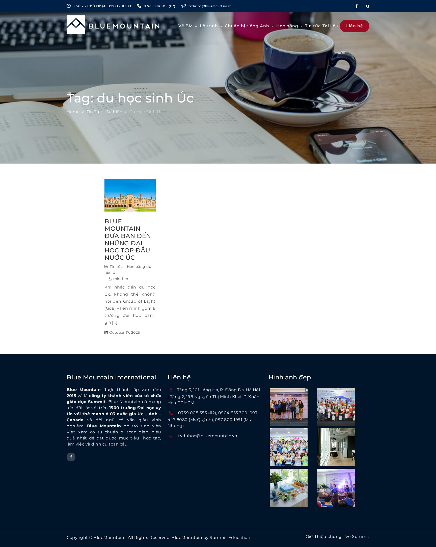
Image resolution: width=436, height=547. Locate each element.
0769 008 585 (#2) (160, 6)
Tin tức (313, 25)
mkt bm (120, 278)
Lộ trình (209, 25)
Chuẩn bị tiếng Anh (247, 25)
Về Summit (357, 536)
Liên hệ (354, 25)
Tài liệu (330, 25)
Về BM (185, 25)
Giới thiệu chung (324, 536)
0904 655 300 (233, 412)
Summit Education (230, 537)
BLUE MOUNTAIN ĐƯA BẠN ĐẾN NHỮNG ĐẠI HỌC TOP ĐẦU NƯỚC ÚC (127, 239)
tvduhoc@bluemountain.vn (210, 6)
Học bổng (287, 25)
